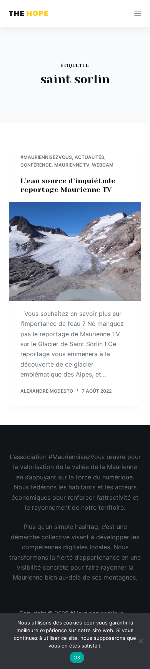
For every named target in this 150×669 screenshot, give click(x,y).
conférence (36, 165)
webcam (102, 165)
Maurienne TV (71, 165)
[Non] (140, 641)
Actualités (89, 157)
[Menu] (137, 13)
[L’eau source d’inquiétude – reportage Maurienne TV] (75, 251)
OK (77, 657)
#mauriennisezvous (46, 157)
